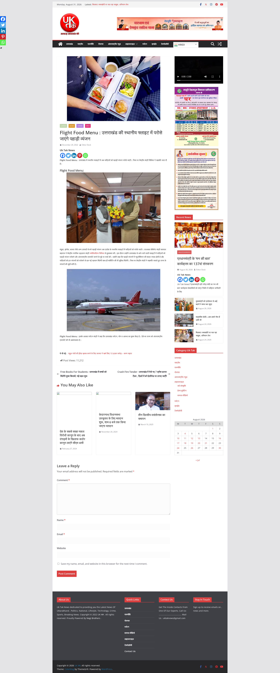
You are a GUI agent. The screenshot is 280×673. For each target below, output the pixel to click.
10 (178, 438)
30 (220, 448)
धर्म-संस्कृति (181, 385)
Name (61, 520)
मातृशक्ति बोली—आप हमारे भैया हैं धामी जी (208, 318)
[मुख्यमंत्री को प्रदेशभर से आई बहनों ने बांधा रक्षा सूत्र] (184, 305)
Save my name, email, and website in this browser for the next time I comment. (104, 563)
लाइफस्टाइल (130, 44)
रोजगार (100, 44)
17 (178, 443)
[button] (136, 44)
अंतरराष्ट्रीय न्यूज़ (114, 44)
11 (185, 438)
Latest (63, 126)
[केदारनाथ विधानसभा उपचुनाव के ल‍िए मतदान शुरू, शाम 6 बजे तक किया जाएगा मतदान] (113, 394)
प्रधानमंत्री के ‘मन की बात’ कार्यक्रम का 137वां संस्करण (195, 261)
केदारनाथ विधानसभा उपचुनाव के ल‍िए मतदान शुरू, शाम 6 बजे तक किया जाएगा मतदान (112, 420)
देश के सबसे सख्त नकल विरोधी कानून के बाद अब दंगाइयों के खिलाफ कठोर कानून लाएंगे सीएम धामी (72, 437)
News (72, 126)
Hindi (181, 45)
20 (199, 443)
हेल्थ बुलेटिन (181, 390)
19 (192, 443)
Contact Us (130, 651)
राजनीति (91, 44)
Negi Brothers (93, 618)
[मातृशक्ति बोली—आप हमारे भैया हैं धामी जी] (184, 321)
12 (192, 438)
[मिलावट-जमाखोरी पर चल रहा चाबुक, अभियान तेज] (184, 336)
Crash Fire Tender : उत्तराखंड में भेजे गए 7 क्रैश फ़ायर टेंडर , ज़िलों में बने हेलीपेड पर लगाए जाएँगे (142, 374)
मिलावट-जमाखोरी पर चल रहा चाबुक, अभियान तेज (110, 4)
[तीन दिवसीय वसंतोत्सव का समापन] (152, 394)
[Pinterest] (79, 155)
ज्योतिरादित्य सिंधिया (96, 253)
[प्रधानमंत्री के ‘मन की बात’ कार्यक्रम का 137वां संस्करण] (199, 235)
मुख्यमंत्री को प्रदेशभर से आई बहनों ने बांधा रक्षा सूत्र (206, 303)
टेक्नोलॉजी (165, 44)
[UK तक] (60, 43)
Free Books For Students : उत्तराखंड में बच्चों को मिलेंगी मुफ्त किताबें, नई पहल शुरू (83, 374)
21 (206, 443)
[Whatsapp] (85, 155)
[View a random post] (219, 43)
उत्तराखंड (69, 44)
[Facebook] (62, 155)
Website (61, 548)
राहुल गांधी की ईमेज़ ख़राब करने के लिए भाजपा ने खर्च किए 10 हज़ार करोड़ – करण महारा (100, 353)
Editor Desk (86, 145)
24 (178, 448)
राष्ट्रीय (80, 44)
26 (192, 448)
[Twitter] (68, 155)
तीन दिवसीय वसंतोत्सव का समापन (151, 417)
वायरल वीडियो (182, 395)
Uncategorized (184, 252)
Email (61, 534)
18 (185, 443)
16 (220, 438)
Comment (63, 480)
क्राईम (154, 44)
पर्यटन (144, 44)
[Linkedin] (74, 155)
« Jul (198, 460)
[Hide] (1, 48)
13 (199, 438)
